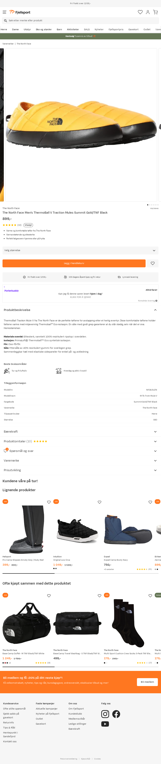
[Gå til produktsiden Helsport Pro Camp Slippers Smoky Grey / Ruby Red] (27, 530)
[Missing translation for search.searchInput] (5, 20)
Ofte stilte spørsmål (14, 708)
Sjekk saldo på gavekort (11, 715)
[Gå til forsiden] (19, 12)
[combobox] (80, 20)
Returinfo (8, 722)
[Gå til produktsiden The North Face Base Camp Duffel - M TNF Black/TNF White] (27, 623)
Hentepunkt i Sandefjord (10, 734)
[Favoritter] (140, 12)
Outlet (147, 29)
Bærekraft (74, 729)
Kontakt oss (10, 741)
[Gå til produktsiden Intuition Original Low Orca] (77, 530)
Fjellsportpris (116, 29)
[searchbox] (83, 21)
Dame (15, 29)
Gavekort (133, 29)
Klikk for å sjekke (80, 297)
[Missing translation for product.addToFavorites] (152, 263)
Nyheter (99, 29)
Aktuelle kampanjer (47, 708)
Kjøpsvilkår (85, 759)
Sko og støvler (44, 29)
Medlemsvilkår (77, 719)
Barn (59, 29)
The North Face (24, 43)
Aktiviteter (73, 29)
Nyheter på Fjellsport (47, 713)
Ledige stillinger (77, 724)
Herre (4, 29)
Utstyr (27, 29)
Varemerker (8, 43)
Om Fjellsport (76, 708)
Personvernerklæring (68, 759)
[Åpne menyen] (4, 12)
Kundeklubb (75, 713)
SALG (87, 29)
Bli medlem (147, 682)
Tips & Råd (9, 727)
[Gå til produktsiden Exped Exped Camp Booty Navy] (128, 530)
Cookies (97, 759)
